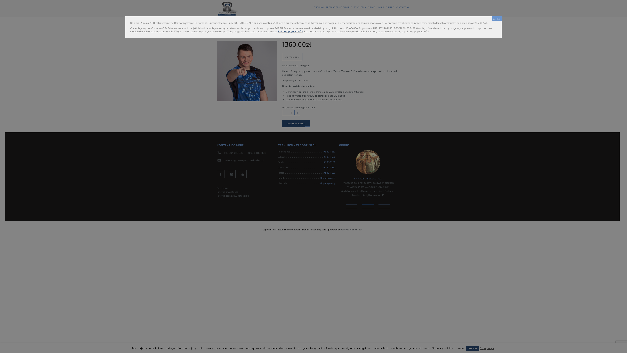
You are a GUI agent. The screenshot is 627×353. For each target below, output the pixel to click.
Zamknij (496, 19)
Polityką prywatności (290, 31)
